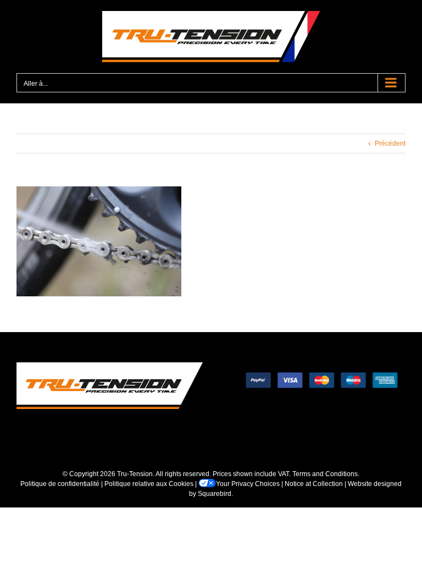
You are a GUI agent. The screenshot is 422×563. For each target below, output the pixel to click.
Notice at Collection (314, 484)
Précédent (390, 143)
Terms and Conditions (325, 474)
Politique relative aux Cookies (148, 484)
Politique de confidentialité (59, 484)
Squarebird (214, 494)
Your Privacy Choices (248, 484)
